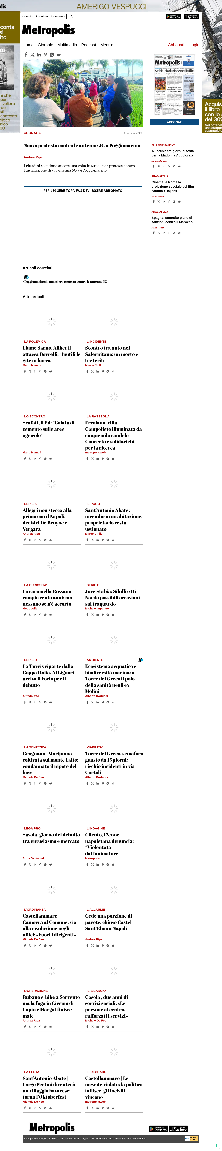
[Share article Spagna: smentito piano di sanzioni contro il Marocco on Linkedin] (164, 232)
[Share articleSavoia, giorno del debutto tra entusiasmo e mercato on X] (30, 864)
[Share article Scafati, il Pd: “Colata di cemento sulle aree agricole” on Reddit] (51, 458)
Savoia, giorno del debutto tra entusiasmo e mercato (51, 837)
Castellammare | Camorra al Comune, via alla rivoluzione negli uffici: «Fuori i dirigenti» (49, 925)
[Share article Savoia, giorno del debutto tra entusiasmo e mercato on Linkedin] (35, 864)
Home (28, 44)
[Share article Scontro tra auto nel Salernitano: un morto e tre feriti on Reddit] (113, 371)
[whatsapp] (52, 55)
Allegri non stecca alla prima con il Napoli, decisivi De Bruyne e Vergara (47, 519)
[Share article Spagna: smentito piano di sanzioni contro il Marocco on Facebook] (154, 232)
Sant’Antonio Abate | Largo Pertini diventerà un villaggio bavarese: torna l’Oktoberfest (49, 1087)
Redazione (42, 16)
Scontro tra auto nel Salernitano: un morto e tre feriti (111, 353)
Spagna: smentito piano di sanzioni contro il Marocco (172, 220)
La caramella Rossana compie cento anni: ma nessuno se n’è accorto (47, 597)
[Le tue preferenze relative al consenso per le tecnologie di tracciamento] (217, 1146)
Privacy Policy (123, 1138)
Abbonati (176, 44)
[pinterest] (45, 55)
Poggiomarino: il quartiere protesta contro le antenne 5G (65, 281)
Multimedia (67, 44)
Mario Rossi (157, 196)
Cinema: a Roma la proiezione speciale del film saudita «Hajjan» (172, 186)
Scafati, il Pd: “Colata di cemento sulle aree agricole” (49, 428)
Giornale (45, 44)
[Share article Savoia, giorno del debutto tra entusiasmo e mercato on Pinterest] (40, 864)
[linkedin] (39, 55)
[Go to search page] (71, 16)
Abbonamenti (58, 16)
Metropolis (27, 16)
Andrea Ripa (31, 533)
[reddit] (59, 55)
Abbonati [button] (174, 122)
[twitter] (32, 55)
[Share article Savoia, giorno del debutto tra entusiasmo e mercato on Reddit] (51, 864)
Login (194, 44)
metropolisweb (95, 452)
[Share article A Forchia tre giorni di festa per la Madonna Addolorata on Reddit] (180, 166)
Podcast (88, 44)
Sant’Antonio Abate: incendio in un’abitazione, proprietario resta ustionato (114, 519)
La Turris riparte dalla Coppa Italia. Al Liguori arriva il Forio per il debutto (48, 675)
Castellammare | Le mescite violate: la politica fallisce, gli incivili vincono (114, 1087)
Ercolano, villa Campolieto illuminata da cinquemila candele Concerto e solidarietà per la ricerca (113, 435)
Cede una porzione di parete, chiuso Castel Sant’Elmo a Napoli (108, 921)
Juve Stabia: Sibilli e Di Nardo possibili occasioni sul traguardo (112, 597)
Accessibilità (139, 1138)
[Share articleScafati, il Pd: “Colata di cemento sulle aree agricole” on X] (30, 458)
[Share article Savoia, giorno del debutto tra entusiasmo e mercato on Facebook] (25, 864)
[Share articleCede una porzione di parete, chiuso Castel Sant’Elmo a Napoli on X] (93, 945)
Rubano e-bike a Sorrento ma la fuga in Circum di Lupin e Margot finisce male (51, 1006)
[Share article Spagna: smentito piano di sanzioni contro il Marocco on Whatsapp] (174, 232)
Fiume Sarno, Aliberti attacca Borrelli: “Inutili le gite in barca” (51, 353)
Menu (105, 44)
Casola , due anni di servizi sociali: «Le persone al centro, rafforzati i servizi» (106, 1006)
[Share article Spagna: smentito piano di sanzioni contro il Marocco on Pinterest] (169, 232)
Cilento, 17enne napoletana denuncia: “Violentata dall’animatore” (109, 844)
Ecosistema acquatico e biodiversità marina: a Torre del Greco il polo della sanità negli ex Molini (110, 678)
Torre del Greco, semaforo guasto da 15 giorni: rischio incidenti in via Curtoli (114, 762)
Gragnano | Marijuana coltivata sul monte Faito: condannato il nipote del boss (50, 762)
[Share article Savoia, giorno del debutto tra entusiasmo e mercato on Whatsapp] (46, 864)
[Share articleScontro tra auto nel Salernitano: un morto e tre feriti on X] (93, 371)
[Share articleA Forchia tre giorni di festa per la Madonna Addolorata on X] (159, 166)
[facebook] (26, 55)
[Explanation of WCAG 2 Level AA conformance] (191, 1140)
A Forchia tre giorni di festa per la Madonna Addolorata (172, 153)
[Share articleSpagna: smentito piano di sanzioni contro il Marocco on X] (159, 232)
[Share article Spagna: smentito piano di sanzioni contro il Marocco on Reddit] (180, 232)
